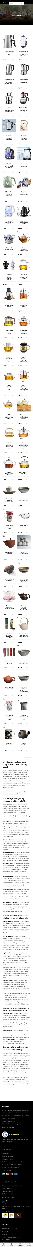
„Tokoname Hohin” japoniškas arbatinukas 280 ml (9, 554)
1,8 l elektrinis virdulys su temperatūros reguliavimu (24, 137)
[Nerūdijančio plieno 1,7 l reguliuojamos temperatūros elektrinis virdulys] (9, 69)
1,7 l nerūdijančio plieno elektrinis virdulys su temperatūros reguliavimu (9, 194)
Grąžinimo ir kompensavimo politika (13, 1162)
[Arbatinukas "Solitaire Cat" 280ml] (9, 733)
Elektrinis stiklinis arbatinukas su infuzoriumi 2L (24, 81)
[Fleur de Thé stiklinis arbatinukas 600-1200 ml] (24, 264)
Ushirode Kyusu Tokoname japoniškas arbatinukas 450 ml (23, 607)
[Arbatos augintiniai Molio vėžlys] (9, 569)
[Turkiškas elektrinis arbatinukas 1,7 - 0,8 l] (9, 41)
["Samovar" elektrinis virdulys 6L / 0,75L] (9, 294)
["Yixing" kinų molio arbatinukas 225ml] (9, 677)
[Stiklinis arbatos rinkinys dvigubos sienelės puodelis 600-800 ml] (24, 404)
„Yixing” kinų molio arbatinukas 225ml (9, 688)
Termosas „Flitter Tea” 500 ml (9, 662)
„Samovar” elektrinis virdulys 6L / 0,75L (9, 305)
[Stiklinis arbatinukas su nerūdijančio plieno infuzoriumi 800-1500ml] (24, 433)
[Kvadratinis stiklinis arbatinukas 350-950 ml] (24, 294)
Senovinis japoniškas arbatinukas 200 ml (23, 745)
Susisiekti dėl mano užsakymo (11, 1124)
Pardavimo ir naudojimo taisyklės (12, 1164)
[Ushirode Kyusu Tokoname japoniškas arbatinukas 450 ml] (24, 596)
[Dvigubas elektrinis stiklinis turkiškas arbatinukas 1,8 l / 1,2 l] (24, 97)
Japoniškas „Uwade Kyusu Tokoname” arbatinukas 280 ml (23, 635)
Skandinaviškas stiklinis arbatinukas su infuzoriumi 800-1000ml (9, 445)
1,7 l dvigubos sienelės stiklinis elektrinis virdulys (24, 193)
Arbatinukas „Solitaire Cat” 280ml (9, 745)
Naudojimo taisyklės (8, 1191)
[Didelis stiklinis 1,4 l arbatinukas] (24, 462)
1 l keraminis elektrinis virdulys (9, 248)
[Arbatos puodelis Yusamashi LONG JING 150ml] (24, 569)
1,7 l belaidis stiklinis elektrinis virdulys (9, 222)
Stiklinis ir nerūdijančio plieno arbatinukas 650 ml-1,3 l (9, 359)
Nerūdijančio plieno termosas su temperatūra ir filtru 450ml (9, 635)
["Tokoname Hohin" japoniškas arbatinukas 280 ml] (9, 542)
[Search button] (21, 3)
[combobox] (14, 3)
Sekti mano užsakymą (8, 1121)
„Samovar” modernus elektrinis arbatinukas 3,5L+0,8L (9, 277)
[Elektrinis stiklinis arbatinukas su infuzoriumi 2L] (24, 69)
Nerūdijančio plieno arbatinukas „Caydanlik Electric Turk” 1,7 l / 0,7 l (23, 53)
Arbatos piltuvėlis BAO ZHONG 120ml (23, 662)
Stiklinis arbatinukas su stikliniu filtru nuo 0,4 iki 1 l (9, 416)
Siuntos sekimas (7, 1188)
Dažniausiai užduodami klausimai (12, 1186)
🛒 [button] (12, 60)
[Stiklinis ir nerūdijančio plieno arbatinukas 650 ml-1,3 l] (9, 347)
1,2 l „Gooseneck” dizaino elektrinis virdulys (24, 222)
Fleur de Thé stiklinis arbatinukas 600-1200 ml (24, 276)
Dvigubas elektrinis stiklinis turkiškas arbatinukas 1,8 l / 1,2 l (23, 109)
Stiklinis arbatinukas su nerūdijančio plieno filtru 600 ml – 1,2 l (23, 359)
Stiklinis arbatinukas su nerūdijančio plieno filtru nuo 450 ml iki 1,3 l (23, 388)
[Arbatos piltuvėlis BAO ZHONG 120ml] (24, 652)
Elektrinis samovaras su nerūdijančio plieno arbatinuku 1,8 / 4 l (9, 109)
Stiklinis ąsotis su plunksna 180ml (24, 526)
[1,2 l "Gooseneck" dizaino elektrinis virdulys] (24, 211)
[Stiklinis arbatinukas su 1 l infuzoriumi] (9, 462)
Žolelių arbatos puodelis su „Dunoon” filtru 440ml (9, 717)
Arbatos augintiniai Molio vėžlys (9, 579)
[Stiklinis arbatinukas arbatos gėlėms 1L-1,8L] (9, 375)
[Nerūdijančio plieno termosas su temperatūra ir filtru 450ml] (9, 624)
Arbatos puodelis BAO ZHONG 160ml (23, 499)
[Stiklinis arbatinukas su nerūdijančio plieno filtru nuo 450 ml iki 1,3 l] (24, 375)
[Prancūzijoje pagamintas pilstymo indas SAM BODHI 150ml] (24, 677)
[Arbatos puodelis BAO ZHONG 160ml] (24, 489)
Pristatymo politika (8, 1156)
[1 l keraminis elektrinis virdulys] (9, 238)
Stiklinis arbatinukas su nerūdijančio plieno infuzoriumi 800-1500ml (23, 445)
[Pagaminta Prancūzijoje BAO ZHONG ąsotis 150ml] (24, 705)
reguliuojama (18, 1013)
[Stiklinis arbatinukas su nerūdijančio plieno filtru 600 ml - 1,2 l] (24, 347)
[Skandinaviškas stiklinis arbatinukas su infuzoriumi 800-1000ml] (9, 433)
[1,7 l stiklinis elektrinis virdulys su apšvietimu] (24, 153)
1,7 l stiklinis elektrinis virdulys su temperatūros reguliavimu (9, 165)
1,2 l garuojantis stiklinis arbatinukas (24, 332)
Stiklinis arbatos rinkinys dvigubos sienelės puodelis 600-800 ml (24, 416)
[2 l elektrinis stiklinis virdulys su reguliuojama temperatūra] (9, 125)
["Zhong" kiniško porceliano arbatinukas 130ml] (9, 489)
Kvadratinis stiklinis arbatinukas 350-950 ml (23, 305)
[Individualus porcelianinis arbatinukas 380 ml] (9, 596)
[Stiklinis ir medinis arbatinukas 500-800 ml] (9, 320)
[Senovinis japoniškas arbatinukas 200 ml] (24, 733)
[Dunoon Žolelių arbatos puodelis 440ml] (9, 515)
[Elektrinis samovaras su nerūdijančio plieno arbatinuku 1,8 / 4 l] (9, 97)
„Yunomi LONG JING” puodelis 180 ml (24, 554)
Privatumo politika (7, 1159)
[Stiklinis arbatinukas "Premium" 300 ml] (24, 238)
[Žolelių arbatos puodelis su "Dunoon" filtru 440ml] (9, 705)
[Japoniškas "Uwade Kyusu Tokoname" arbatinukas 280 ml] (24, 624)
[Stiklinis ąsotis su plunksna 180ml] (24, 515)
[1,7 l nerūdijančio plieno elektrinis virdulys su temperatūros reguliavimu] (9, 181)
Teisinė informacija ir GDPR (10, 1167)
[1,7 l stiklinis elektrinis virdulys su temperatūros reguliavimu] (9, 153)
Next (26, 759)
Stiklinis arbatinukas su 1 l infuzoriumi (9, 473)
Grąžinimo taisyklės (8, 1194)
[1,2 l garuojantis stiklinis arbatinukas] (24, 320)
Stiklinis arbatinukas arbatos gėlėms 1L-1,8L (9, 387)
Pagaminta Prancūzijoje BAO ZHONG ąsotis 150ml (24, 717)
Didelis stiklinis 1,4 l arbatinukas (23, 473)
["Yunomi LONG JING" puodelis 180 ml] (24, 542)
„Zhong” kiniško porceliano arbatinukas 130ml (9, 500)
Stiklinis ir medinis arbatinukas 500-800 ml (9, 332)
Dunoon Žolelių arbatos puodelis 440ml (9, 527)
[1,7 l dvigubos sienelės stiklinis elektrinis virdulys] (24, 181)
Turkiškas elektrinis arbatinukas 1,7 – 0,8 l (9, 53)
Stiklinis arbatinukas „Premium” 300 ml (24, 249)
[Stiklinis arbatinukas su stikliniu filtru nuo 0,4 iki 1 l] (9, 404)
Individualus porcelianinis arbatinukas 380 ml (9, 607)
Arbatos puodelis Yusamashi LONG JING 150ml (24, 580)
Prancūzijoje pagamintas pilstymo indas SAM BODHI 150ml (24, 689)
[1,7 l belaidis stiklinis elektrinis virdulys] (9, 211)
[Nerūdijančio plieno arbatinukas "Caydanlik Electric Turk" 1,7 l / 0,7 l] (24, 41)
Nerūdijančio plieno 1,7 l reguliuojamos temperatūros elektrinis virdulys (9, 81)
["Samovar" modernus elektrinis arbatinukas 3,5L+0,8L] (9, 264)
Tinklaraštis (5, 1153)
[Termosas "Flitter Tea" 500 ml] (9, 652)
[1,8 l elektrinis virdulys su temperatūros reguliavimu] (24, 125)
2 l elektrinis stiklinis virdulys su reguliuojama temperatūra (9, 137)
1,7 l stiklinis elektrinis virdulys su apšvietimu (24, 165)
